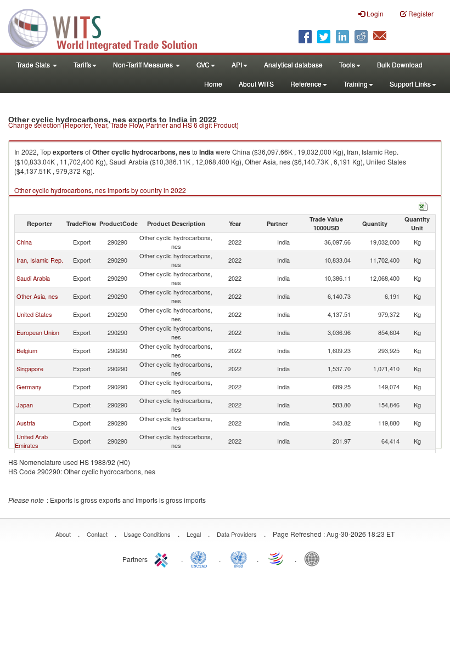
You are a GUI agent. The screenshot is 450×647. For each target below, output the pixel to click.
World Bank (314, 558)
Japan (24, 404)
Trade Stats (34, 64)
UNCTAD (201, 558)
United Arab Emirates (31, 441)
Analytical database (293, 64)
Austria (25, 422)
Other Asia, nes (37, 296)
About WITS (256, 83)
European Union (37, 332)
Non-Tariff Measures (144, 64)
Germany (29, 386)
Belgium (26, 350)
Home (213, 83)
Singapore (29, 368)
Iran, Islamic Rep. (39, 260)
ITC (163, 558)
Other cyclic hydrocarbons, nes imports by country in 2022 (100, 190)
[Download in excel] (423, 204)
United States (34, 314)
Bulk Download (400, 64)
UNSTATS (239, 558)
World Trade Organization (277, 558)
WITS (110, 27)
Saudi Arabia (33, 278)
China (24, 241)
